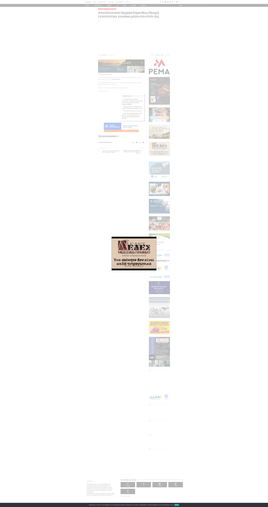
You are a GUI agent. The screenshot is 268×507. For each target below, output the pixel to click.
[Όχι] (266, 505)
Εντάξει (176, 504)
